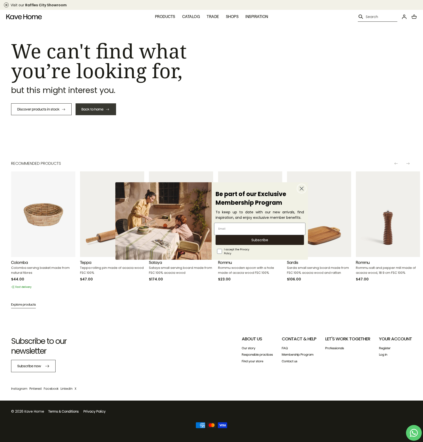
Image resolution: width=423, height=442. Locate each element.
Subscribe (259, 240)
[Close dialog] (301, 188)
